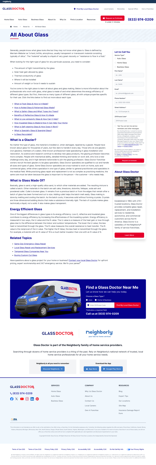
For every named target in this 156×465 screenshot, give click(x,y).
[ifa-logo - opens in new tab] (14, 419)
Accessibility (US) (84, 449)
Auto (90, 300)
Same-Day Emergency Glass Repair (30, 244)
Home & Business (104, 300)
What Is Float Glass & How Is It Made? (31, 104)
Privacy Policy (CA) (68, 449)
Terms (119, 146)
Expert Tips (123, 396)
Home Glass (122, 63)
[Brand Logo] (27, 387)
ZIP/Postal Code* (121, 116)
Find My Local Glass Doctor (128, 305)
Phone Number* (120, 98)
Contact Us (89, 401)
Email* (117, 89)
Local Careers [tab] (109, 9)
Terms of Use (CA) (34, 449)
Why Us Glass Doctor (93, 391)
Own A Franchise (91, 410)
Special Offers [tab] (133, 9)
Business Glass (123, 67)
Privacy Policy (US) (51, 449)
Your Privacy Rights (137, 449)
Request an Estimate (129, 160)
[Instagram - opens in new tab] (27, 399)
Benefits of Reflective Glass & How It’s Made (34, 115)
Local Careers (90, 406)
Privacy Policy (128, 146)
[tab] (86, 9)
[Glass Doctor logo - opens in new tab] (58, 333)
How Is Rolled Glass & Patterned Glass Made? (34, 107)
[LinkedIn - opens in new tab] (32, 399)
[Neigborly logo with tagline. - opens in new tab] (99, 333)
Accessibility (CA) (100, 449)
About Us (88, 396)
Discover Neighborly (51, 369)
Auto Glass (121, 58)
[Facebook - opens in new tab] (11, 399)
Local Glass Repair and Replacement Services (34, 248)
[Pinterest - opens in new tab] (37, 399)
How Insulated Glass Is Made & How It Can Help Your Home (40, 123)
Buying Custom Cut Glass (25, 255)
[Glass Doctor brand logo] (14, 9)
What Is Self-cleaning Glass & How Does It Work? (36, 127)
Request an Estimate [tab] (114, 18)
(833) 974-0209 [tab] (140, 19)
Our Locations (124, 401)
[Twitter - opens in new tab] (17, 399)
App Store (93, 369)
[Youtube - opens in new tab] (22, 399)
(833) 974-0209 (108, 313)
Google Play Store (113, 369)
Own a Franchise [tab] (147, 9)
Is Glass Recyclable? (23, 134)
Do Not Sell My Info (116, 449)
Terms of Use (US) (18, 449)
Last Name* (119, 80)
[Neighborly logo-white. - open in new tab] (7, 2)
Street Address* (120, 107)
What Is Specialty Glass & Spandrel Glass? (33, 130)
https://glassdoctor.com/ (131, 144)
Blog (120, 391)
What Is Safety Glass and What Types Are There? (36, 111)
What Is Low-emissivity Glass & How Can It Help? (36, 119)
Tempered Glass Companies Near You (31, 251)
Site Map (122, 406)
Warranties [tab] (121, 9)
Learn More (129, 235)
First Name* (119, 71)
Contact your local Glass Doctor (83, 260)
